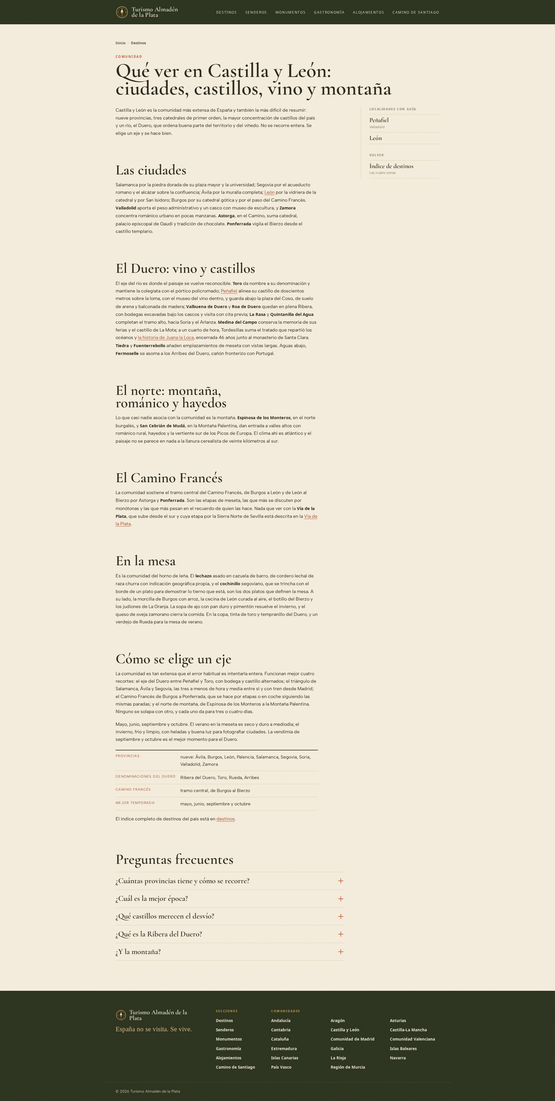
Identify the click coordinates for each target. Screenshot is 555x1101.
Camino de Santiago (416, 12)
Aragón (338, 1020)
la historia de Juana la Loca (166, 337)
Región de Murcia (348, 1067)
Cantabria (281, 1029)
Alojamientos (368, 12)
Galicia (337, 1048)
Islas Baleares (403, 1048)
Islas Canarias (284, 1058)
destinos (226, 819)
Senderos (256, 12)
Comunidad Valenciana (412, 1039)
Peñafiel (229, 291)
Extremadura (284, 1048)
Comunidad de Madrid (353, 1039)
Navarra (398, 1058)
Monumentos (290, 12)
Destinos (226, 12)
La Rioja (338, 1058)
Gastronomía (329, 12)
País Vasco (281, 1067)
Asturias (398, 1020)
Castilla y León (345, 1029)
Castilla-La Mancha (408, 1029)
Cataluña (280, 1039)
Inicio (120, 42)
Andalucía (281, 1020)
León (269, 192)
